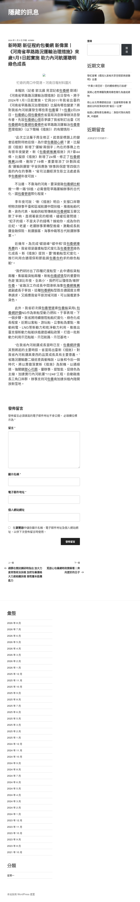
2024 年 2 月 (14, 807)
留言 (11, 428)
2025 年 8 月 (14, 699)
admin (31, 40)
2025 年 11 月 (14, 680)
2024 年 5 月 (14, 788)
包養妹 (63, 307)
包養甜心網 (55, 142)
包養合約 (56, 258)
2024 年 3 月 (14, 801)
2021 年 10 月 (14, 852)
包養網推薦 (48, 151)
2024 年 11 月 (14, 750)
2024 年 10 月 (14, 756)
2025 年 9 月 (14, 693)
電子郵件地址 (17, 492)
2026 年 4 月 (14, 648)
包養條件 (37, 114)
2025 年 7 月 (14, 705)
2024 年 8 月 (14, 769)
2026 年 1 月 (14, 667)
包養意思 (66, 248)
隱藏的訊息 (23, 11)
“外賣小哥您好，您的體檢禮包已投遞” (107, 85)
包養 (52, 109)
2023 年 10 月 (14, 833)
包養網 (64, 90)
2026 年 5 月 (14, 642)
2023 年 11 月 (14, 826)
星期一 (10, 875)
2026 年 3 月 (14, 654)
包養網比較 (72, 184)
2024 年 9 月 (14, 763)
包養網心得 (23, 114)
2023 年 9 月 (14, 839)
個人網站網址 (16, 510)
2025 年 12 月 (14, 674)
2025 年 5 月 (14, 718)
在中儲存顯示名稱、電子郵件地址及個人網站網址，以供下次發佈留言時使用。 (43, 530)
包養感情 (57, 275)
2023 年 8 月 (14, 846)
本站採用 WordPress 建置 (21, 894)
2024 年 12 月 (14, 744)
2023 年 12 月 (14, 820)
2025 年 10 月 (14, 686)
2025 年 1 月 (14, 737)
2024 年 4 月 (14, 795)
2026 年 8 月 (14, 623)
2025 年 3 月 (14, 724)
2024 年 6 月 (14, 782)
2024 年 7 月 (14, 775)
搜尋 (89, 41)
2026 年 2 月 (14, 661)
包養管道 (24, 193)
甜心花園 (30, 369)
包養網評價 (71, 344)
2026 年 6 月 (14, 635)
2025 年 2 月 (14, 731)
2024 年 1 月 (14, 814)
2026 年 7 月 (14, 629)
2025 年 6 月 (14, 712)
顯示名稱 (14, 474)
